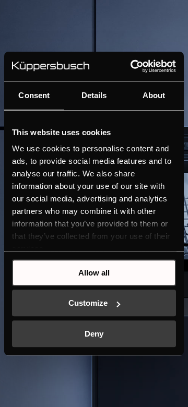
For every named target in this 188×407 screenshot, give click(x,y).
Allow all (94, 272)
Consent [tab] (34, 95)
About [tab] (154, 95)
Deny (94, 333)
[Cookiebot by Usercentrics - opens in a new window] (132, 66)
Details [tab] (94, 95)
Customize (88, 302)
